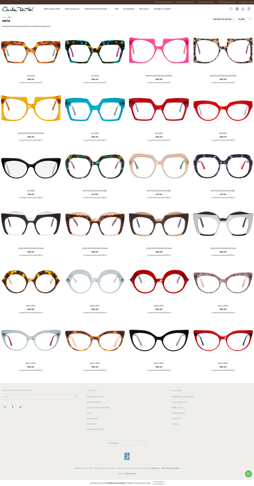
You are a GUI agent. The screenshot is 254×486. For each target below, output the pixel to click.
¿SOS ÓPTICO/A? (178, 413)
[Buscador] (231, 9)
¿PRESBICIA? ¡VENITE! (162, 9)
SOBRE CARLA (177, 407)
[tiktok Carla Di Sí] (20, 407)
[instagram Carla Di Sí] (5, 407)
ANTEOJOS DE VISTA (52, 9)
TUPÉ (116, 9)
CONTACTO (176, 418)
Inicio (4, 17)
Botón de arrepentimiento (171, 468)
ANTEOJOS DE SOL (72, 9)
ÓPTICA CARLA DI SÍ (180, 402)
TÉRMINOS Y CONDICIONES (183, 397)
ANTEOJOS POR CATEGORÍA (96, 9)
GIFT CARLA (144, 9)
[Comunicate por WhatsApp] (248, 474)
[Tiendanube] (127, 474)
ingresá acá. (155, 468)
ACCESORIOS (128, 9)
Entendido (159, 483)
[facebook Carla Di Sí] (13, 407)
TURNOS (175, 424)
